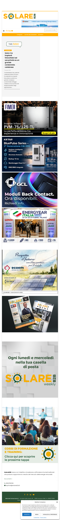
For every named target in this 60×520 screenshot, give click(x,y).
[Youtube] (12, 31)
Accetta (26, 514)
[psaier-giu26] (29, 209)
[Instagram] (8, 31)
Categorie (19, 34)
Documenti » (8, 479)
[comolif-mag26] (29, 102)
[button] (57, 502)
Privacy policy (43, 517)
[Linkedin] (10, 31)
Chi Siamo (40, 34)
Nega (36, 514)
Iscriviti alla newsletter (31, 34)
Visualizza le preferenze (50, 514)
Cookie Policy (37, 517)
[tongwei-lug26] (29, 137)
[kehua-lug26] (39, 20)
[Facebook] (6, 31)
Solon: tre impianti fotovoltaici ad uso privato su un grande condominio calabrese (12, 60)
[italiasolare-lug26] (29, 250)
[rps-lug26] (29, 173)
